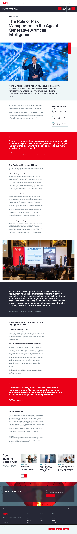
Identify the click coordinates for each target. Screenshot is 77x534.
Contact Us (52, 3)
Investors (61, 3)
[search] (32, 3)
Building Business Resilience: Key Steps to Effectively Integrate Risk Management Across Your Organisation (66, 469)
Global (72, 3)
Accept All (66, 529)
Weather (53, 520)
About (28, 3)
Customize (51, 529)
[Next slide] (25, 475)
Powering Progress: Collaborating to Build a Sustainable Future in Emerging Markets (46, 469)
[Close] (75, 529)
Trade (53, 516)
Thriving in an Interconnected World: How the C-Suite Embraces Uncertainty (29, 469)
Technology (54, 518)
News (65, 3)
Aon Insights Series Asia (9, 8)
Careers (57, 3)
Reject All (58, 529)
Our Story (29, 516)
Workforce (54, 522)
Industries (18, 3)
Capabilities (12, 3)
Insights (23, 3)
